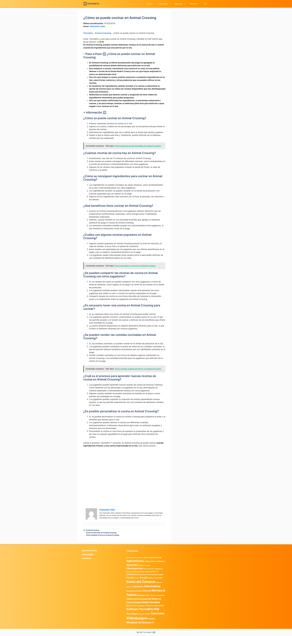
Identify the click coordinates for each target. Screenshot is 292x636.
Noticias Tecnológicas (157, 595)
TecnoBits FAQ (149, 609)
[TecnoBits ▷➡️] (91, 4)
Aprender (178, 4)
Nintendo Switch (143, 595)
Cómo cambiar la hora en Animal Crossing (102, 535)
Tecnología (132, 613)
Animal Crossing (103, 33)
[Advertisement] (124, 466)
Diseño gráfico (150, 572)
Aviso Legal (87, 554)
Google (143, 577)
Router (129, 605)
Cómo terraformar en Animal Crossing (101, 533)
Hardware (138, 586)
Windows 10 (133, 622)
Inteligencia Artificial (134, 591)
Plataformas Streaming (136, 599)
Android (146, 557)
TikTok (147, 614)
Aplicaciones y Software (155, 561)
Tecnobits (88, 33)
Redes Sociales (151, 602)
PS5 (149, 599)
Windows (193, 4)
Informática (152, 586)
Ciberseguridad (134, 568)
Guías (149, 4)
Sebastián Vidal (97, 26)
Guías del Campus (140, 582)
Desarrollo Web (138, 572)
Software (132, 609)
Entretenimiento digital (155, 574)
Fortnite (130, 577)
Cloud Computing (148, 569)
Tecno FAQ (163, 4)
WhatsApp (151, 619)
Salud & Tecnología (139, 606)
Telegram (141, 614)
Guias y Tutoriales (155, 578)
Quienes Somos (89, 550)
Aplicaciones (135, 561)
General (137, 578)
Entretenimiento (141, 574)
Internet (147, 590)
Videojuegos (136, 618)
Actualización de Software (134, 557)
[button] (205, 3)
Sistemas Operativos (155, 605)
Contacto (86, 558)
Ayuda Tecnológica (144, 565)
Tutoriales (158, 613)
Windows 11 (148, 622)
